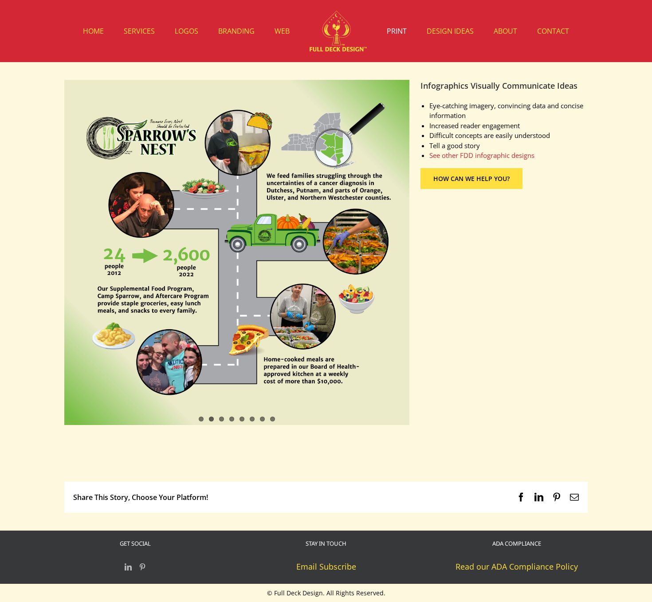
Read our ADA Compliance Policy (517, 566)
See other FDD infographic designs (481, 155)
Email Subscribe (326, 566)
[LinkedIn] (128, 567)
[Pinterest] (142, 567)
